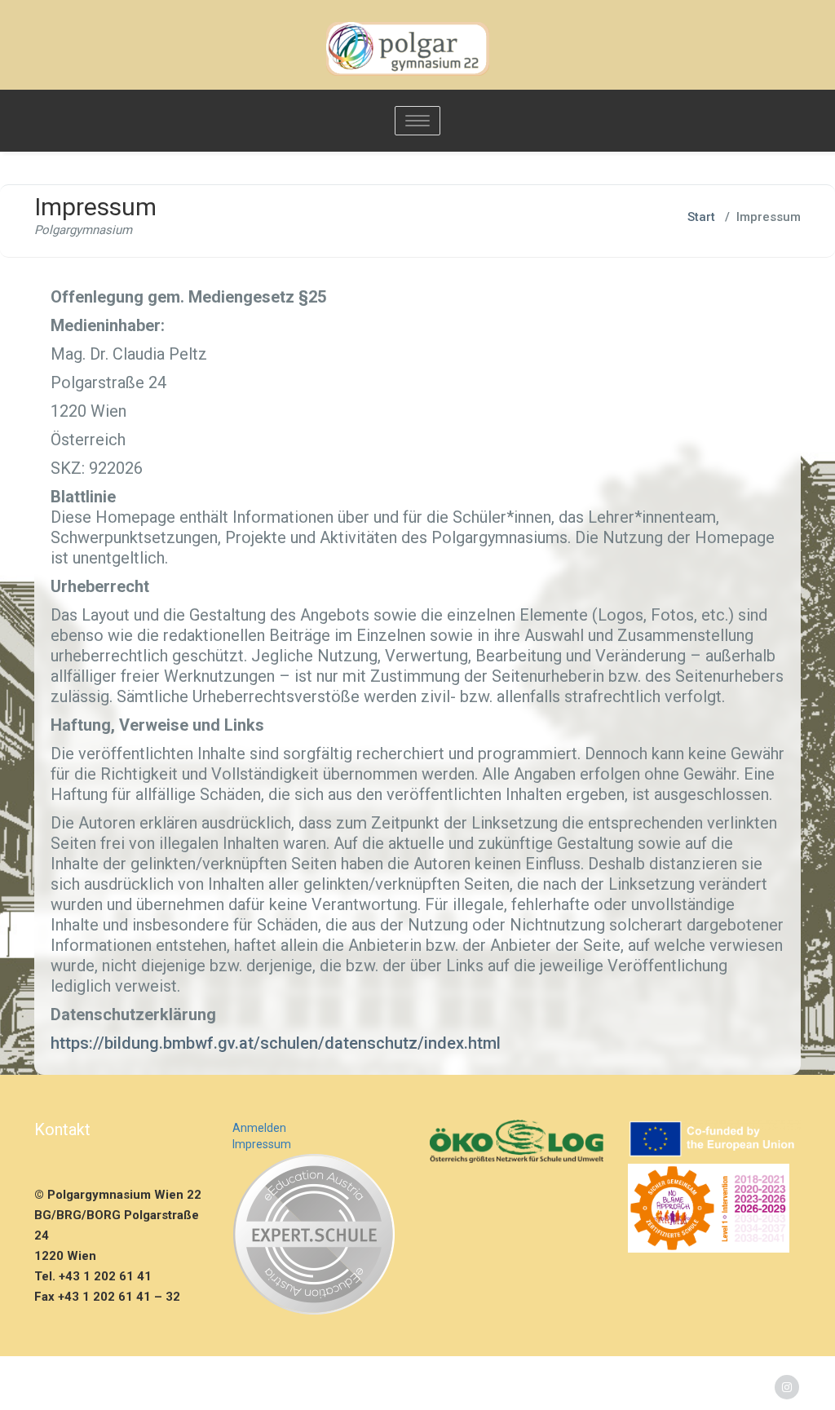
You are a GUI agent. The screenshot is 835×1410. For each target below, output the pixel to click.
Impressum (261, 1144)
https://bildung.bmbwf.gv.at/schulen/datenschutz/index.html (276, 1043)
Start (701, 217)
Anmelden (259, 1127)
